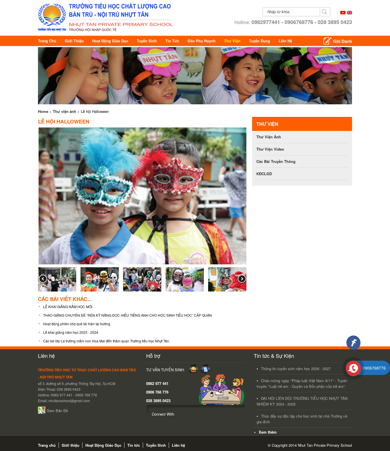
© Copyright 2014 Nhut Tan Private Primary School (310, 445)
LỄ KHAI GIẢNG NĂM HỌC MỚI (67, 306)
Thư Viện (232, 40)
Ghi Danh (342, 41)
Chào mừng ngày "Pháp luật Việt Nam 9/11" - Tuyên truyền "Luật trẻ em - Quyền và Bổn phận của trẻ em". (302, 383)
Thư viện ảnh (64, 111)
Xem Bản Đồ (57, 410)
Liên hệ (285, 40)
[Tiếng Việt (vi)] (342, 12)
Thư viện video (270, 149)
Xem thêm (268, 432)
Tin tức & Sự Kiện (274, 355)
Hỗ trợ (153, 355)
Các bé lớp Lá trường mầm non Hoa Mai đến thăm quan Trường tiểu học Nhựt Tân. (106, 340)
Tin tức (172, 40)
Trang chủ (47, 40)
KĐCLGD (264, 173)
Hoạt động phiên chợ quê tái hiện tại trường (76, 323)
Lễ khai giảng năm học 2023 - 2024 (70, 332)
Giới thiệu (74, 40)
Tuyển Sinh (147, 40)
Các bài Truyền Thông (275, 161)
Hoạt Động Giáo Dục (110, 40)
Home (43, 111)
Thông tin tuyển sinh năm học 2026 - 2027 (296, 368)
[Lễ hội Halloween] (143, 264)
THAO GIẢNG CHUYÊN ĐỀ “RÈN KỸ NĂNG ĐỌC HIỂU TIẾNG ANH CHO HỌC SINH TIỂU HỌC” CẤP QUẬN (127, 315)
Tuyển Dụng (259, 40)
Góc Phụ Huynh (202, 40)
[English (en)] (349, 12)
